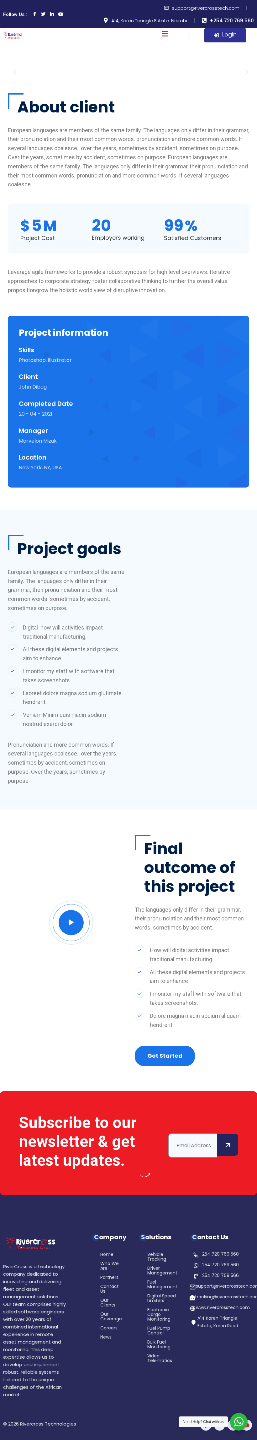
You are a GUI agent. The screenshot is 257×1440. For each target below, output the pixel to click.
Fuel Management (162, 1285)
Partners (109, 1277)
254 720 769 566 (220, 1275)
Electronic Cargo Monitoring (158, 1314)
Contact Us (109, 1289)
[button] (15, 72)
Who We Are (109, 1266)
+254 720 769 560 (232, 20)
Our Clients (107, 1303)
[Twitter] (43, 14)
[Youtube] (60, 14)
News (106, 1337)
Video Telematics (159, 1359)
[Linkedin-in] (52, 14)
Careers (109, 1328)
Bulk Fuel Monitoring (158, 1345)
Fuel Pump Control (158, 1331)
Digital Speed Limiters (161, 1299)
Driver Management (162, 1271)
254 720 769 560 (220, 1254)
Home (106, 1254)
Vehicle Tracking (156, 1257)
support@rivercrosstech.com (205, 8)
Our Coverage (111, 1317)
